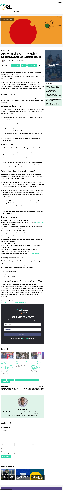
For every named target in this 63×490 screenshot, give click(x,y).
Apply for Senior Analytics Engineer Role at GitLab (9, 388)
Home (3, 19)
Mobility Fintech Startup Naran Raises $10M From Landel (53, 100)
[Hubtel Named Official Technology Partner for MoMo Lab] (37, 474)
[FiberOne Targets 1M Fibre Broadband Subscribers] (23, 474)
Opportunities (9, 19)
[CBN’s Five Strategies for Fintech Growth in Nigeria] (8, 474)
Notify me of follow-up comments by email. (13, 452)
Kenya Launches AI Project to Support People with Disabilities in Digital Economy (7, 366)
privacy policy (25, 338)
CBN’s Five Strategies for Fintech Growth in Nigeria (8, 477)
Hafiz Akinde (9, 60)
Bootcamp (10, 379)
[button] (60, 2)
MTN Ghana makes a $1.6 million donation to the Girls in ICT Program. (34, 389)
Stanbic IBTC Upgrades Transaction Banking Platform (53, 104)
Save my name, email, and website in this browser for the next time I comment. (21, 449)
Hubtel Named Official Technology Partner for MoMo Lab (37, 477)
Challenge (18, 379)
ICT (32, 379)
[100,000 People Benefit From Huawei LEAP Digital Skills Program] (37, 355)
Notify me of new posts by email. (11, 453)
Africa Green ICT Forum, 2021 (22, 363)
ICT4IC (36, 379)
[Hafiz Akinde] (3, 61)
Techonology (5, 381)
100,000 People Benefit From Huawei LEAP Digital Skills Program (37, 365)
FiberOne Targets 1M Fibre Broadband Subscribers (22, 477)
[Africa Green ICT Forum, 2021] (22, 355)
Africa (4, 379)
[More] (39, 65)
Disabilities (26, 379)
